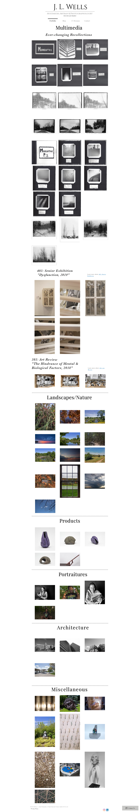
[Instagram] (104, 810)
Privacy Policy (34, 809)
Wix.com (66, 806)
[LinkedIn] (107, 810)
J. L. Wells (70, 7)
